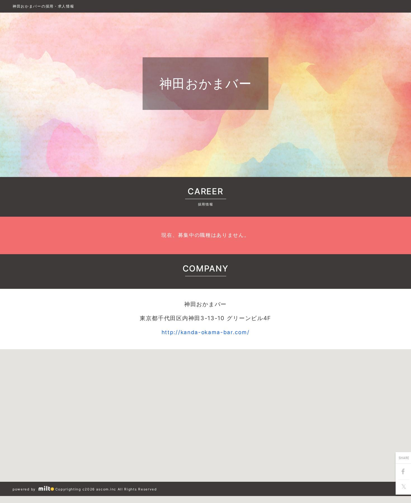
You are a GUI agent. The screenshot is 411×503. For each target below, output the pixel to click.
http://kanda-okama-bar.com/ (206, 332)
